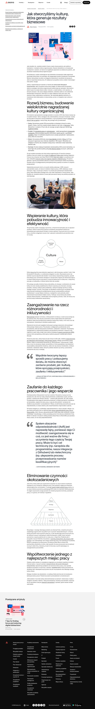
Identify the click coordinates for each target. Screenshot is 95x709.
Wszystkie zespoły (46, 687)
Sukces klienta (60, 671)
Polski (27, 705)
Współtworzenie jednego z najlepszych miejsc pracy (14, 29)
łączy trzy (33, 272)
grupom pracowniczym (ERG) (66, 332)
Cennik (48, 2)
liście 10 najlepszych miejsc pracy (54, 155)
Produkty (21, 2)
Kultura (72, 661)
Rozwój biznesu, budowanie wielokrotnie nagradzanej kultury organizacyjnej (14, 13)
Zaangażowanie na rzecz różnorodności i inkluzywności (14, 20)
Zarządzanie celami (32, 657)
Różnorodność (31, 316)
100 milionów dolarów (55, 148)
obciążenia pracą (40, 131)
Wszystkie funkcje (18, 651)
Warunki (51, 705)
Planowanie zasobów (33, 675)
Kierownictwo (73, 649)
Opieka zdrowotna (46, 664)
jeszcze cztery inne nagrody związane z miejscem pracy (51, 158)
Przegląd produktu (18, 648)
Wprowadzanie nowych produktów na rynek (33, 671)
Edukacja (43, 674)
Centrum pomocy (60, 646)
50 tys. (64, 139)
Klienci (72, 652)
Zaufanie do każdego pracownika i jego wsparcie (14, 23)
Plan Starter (16, 661)
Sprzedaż (44, 661)
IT (41, 655)
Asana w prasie (74, 664)
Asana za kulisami (75, 658)
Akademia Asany (60, 652)
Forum (57, 658)
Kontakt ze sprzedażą (75, 2)
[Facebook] (41, 705)
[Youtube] (44, 705)
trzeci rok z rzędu (58, 157)
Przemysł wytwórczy (46, 677)
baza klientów (53, 139)
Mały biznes (44, 646)
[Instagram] (39, 705)
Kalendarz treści (31, 651)
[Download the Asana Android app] (77, 705)
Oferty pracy (73, 655)
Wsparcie (41, 2)
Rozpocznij (86, 2)
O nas (71, 646)
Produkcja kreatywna (32, 654)
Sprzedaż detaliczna (47, 666)
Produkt (43, 658)
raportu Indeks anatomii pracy (60, 487)
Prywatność (73, 674)
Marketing (44, 649)
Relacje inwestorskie (75, 666)
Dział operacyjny (45, 652)
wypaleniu (31, 134)
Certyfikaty (59, 655)
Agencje (43, 684)
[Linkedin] (36, 705)
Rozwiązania (31, 2)
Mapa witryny (59, 681)
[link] (31, 9)
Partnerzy (58, 679)
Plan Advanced (17, 664)
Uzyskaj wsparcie (60, 649)
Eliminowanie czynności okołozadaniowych (15, 26)
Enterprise (15, 667)
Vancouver (67, 125)
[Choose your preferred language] (61, 2)
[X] (33, 705)
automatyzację (51, 131)
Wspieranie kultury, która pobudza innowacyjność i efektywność (13, 16)
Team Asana (33, 26)
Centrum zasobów (60, 661)
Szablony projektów (61, 668)
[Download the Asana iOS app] (67, 705)
